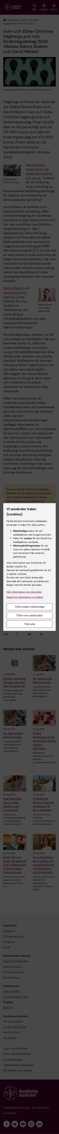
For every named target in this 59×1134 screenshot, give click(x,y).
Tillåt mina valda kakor (29, 615)
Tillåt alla (29, 624)
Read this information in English (25, 597)
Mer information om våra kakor (24, 592)
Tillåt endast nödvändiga (29, 606)
